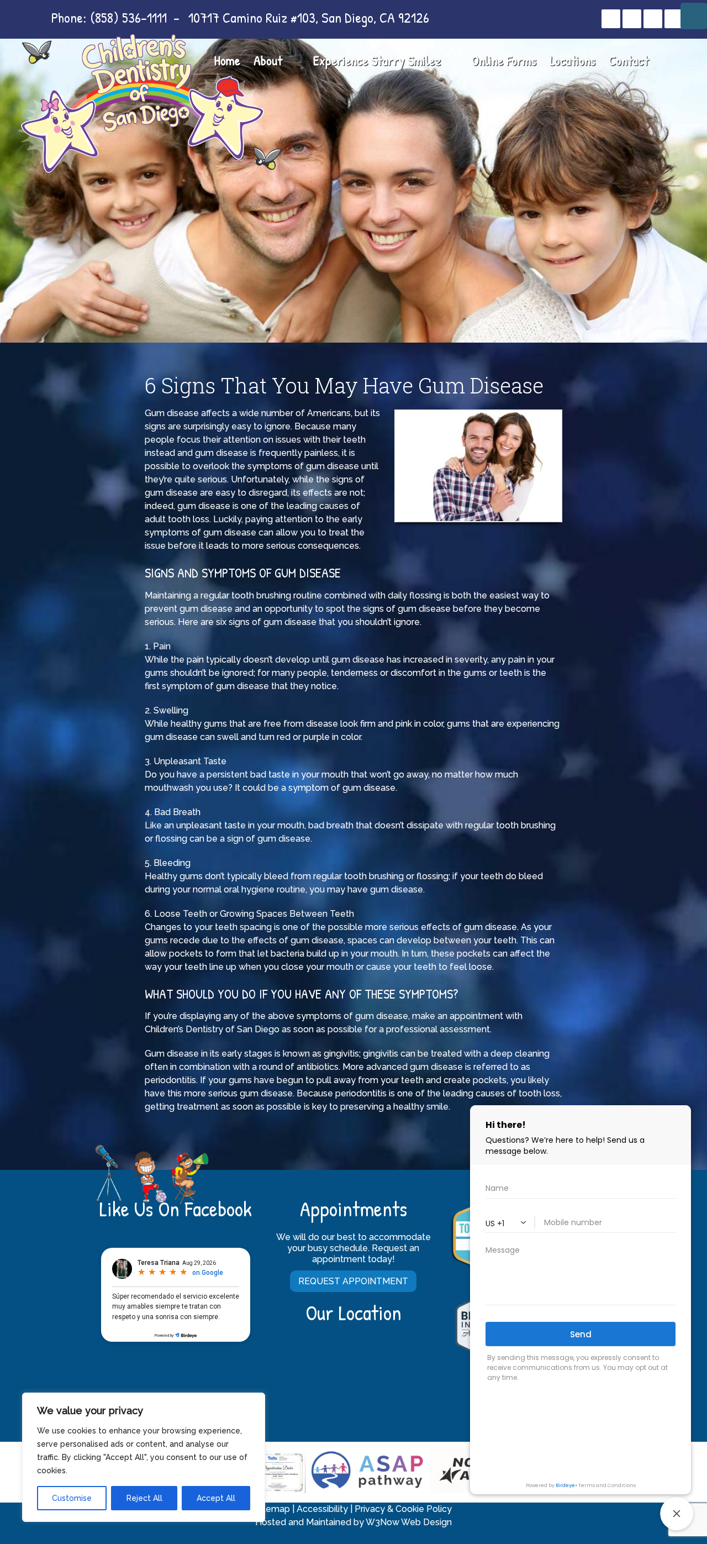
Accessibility (322, 1509)
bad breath (331, 825)
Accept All (216, 1498)
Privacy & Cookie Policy (403, 1509)
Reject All (144, 1498)
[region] (143, 1457)
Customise (72, 1498)
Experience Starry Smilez (377, 60)
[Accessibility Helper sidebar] (693, 16)
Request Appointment (353, 1281)
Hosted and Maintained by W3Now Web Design (353, 1522)
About (268, 60)
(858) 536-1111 (128, 17)
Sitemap (272, 1509)
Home (227, 60)
